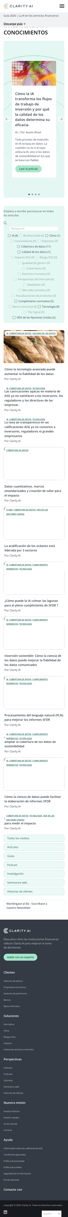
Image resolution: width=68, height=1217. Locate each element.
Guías (10, 856)
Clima (6, 1030)
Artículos (12, 847)
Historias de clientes (20, 891)
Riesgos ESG (9, 1036)
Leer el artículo (28, 169)
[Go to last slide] (7, 119)
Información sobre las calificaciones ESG (23, 1148)
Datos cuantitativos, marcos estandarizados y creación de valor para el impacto (32, 490)
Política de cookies (13, 1167)
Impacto (8, 1043)
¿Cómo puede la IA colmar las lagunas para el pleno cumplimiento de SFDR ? (31, 603)
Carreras (8, 1130)
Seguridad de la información (17, 1173)
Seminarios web (17, 882)
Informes (8, 1080)
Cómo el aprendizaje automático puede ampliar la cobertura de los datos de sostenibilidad (32, 741)
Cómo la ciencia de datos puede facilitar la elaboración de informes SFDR (32, 799)
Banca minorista (11, 1006)
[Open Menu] (62, 6)
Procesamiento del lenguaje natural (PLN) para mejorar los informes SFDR (33, 717)
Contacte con (13, 1189)
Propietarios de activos (15, 987)
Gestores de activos (13, 980)
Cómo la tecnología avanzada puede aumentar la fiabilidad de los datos (29, 371)
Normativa (9, 1024)
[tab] (29, 194)
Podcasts (8, 1074)
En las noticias (10, 1123)
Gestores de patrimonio (15, 993)
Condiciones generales (15, 1154)
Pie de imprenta (11, 1179)
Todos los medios (18, 838)
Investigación (15, 873)
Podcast (12, 865)
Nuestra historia (11, 1111)
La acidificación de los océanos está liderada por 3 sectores (29, 548)
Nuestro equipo (11, 1117)
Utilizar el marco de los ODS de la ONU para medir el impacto (31, 821)
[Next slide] (61, 119)
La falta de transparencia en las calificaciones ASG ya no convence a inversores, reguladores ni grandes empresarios (29, 429)
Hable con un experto (20, 957)
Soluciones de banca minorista (19, 1049)
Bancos (7, 999)
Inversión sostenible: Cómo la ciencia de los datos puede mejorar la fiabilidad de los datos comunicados (32, 660)
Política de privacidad (14, 1161)
